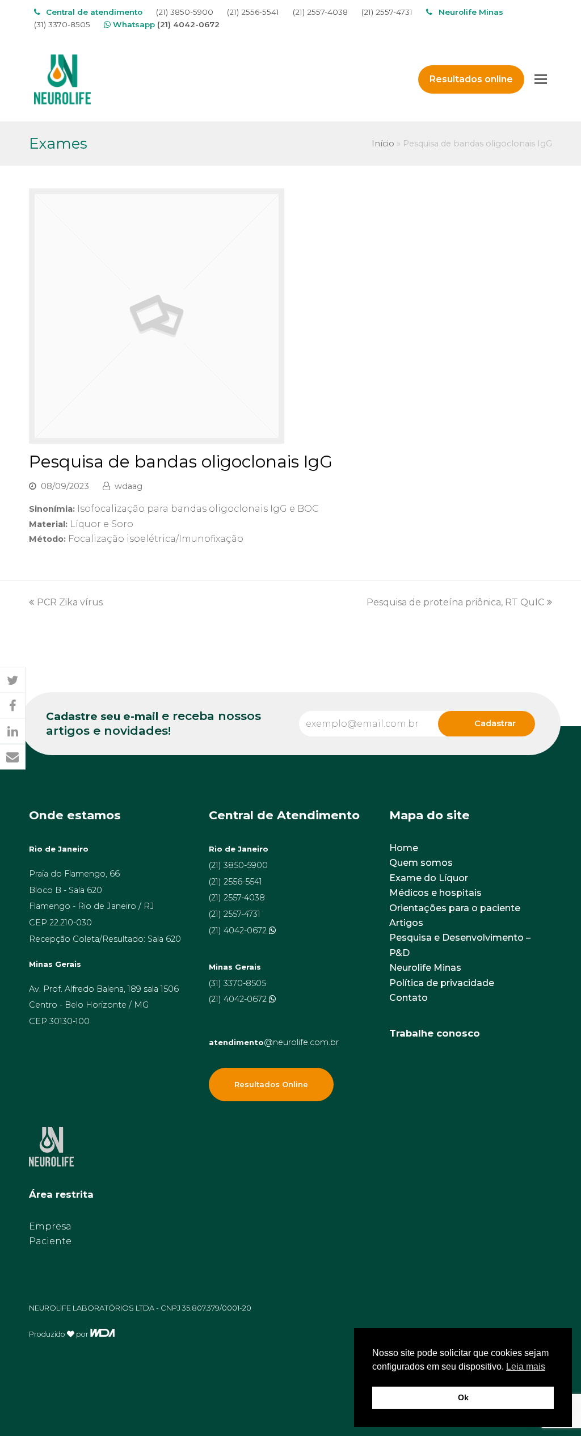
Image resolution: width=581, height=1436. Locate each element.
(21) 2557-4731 (386, 11)
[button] (13, 680)
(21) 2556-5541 (253, 11)
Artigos (406, 922)
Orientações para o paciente (454, 908)
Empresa (50, 1226)
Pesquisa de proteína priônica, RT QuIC (455, 602)
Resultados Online (271, 1084)
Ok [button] (463, 1397)
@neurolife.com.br (274, 1042)
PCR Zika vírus (70, 602)
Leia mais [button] (525, 1366)
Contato (408, 997)
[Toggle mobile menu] (540, 79)
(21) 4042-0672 (188, 24)
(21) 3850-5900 (184, 11)
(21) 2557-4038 (320, 11)
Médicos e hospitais (435, 892)
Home (403, 848)
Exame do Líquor (428, 878)
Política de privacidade (441, 983)
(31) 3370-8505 (62, 24)
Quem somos (421, 862)
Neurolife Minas (425, 967)
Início (383, 143)
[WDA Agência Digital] (102, 1333)
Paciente (50, 1241)
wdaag (128, 486)
